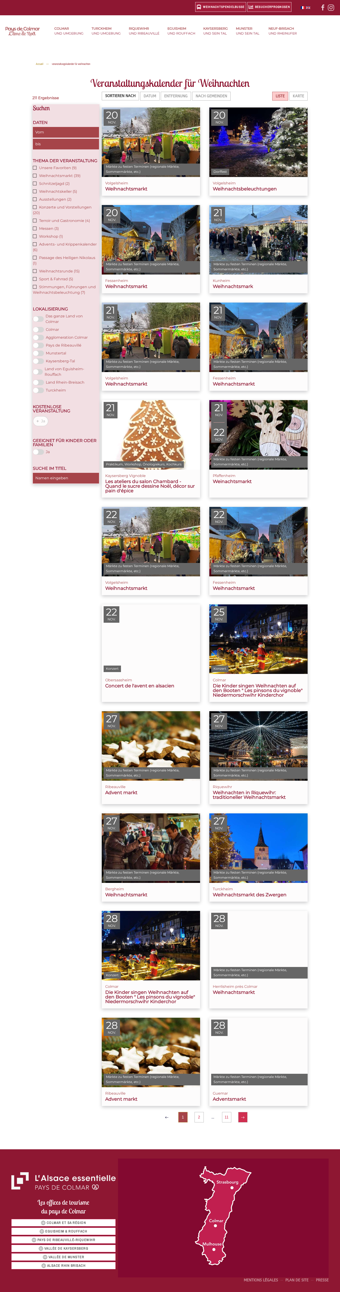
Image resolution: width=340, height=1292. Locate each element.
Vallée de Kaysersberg (66, 1248)
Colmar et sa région (66, 1222)
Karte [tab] (298, 96)
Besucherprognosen (272, 7)
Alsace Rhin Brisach (66, 1265)
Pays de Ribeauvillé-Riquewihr (66, 1239)
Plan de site (297, 1280)
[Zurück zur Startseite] (25, 31)
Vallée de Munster (66, 1256)
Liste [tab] (280, 96)
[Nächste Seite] (242, 1117)
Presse (322, 1280)
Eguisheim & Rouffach (66, 1231)
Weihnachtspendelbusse (223, 7)
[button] (70, 31)
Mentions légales (261, 1280)
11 (227, 1117)
